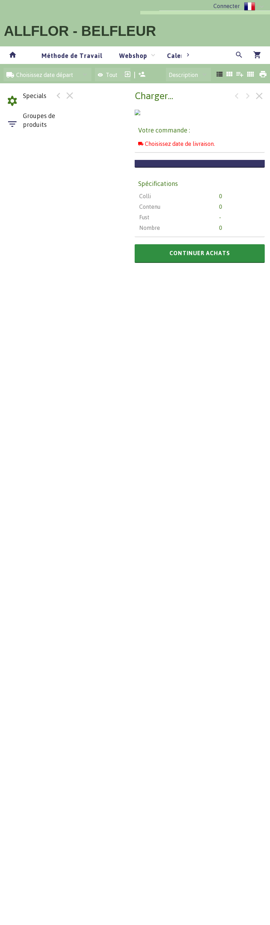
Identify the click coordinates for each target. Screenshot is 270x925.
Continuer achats (199, 253)
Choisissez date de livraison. (179, 143)
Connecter (226, 5)
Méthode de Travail (71, 55)
